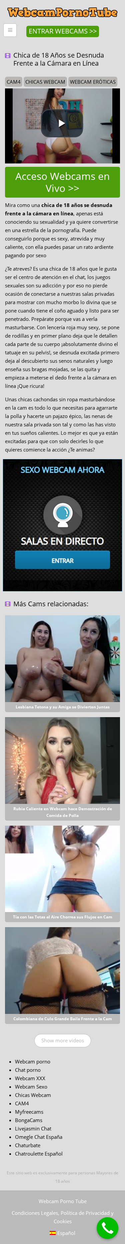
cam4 (14, 81)
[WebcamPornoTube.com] (62, 5)
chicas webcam (45, 81)
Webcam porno (32, 1061)
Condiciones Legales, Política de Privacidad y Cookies (63, 1217)
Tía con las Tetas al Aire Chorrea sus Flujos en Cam (62, 917)
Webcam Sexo (31, 1086)
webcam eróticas (93, 81)
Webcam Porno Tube (63, 1201)
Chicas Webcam (33, 1095)
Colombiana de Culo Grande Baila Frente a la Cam (62, 1019)
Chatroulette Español (39, 1153)
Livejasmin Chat (33, 1128)
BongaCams (28, 1120)
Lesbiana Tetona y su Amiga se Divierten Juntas (63, 707)
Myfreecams (29, 1111)
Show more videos (62, 1040)
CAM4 (22, 1103)
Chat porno (28, 1069)
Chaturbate (27, 1145)
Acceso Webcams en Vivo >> (62, 182)
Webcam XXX (30, 1078)
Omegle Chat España (38, 1136)
